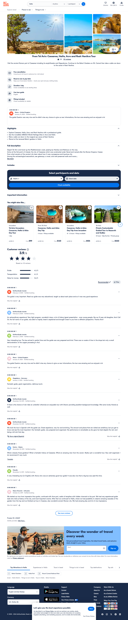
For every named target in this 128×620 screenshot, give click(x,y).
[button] (64, 59)
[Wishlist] (105, 2)
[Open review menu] (119, 292)
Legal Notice (65, 593)
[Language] (113, 2)
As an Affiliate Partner (111, 596)
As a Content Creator (110, 593)
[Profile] (121, 2)
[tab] (18, 567)
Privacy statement (18, 558)
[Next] (120, 224)
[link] (20, 224)
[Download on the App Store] (51, 599)
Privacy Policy (65, 596)
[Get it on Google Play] (51, 591)
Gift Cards (97, 603)
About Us (97, 590)
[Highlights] (118, 128)
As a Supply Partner (110, 590)
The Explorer (97, 606)
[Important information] (118, 195)
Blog (95, 596)
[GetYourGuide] (6, 4)
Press (95, 600)
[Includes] (118, 165)
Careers (96, 593)
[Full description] (118, 146)
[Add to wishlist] (31, 207)
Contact (63, 590)
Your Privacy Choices (67, 600)
